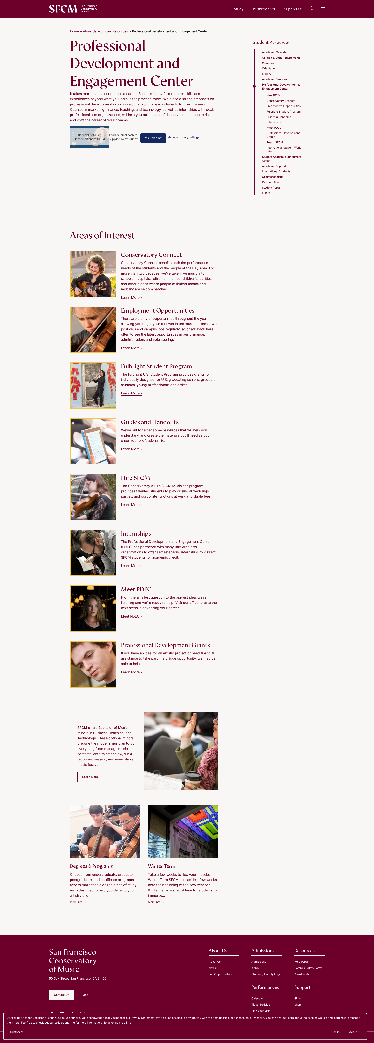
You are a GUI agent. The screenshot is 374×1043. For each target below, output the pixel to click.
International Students (276, 171)
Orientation (269, 68)
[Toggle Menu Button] (323, 9)
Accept (354, 1032)
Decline (336, 1032)
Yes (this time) (153, 138)
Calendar (257, 998)
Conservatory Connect (281, 100)
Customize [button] (17, 1032)
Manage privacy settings (183, 137)
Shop (297, 1004)
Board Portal (302, 974)
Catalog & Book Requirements (281, 57)
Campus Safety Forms (308, 967)
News (212, 967)
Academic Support (274, 166)
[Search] (312, 9)
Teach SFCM (275, 142)
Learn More (131, 297)
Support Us (293, 9)
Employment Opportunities (284, 106)
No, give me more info (117, 1022)
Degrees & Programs (91, 866)
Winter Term (161, 866)
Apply (255, 967)
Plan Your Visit (260, 1010)
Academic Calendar (275, 52)
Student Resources (114, 31)
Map (85, 994)
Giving (298, 998)
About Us (89, 31)
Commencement (272, 176)
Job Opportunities (220, 974)
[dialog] (185, 1026)
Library (266, 73)
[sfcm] (73, 9)
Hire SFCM (273, 95)
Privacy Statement (142, 1017)
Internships (274, 122)
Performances (264, 9)
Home (74, 31)
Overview (268, 63)
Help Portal (301, 961)
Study (238, 9)
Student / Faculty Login (266, 974)
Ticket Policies (260, 1004)
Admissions (258, 961)
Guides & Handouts (279, 117)
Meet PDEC (131, 616)
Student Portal (271, 187)
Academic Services (274, 79)
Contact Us (62, 994)
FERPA (266, 193)
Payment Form (271, 182)
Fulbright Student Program (284, 111)
